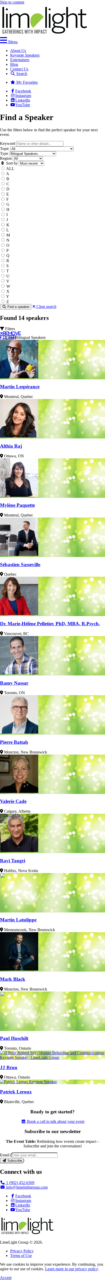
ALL (10, 168)
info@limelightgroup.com (26, 1187)
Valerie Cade (13, 801)
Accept (5, 1277)
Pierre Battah (14, 742)
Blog (14, 64)
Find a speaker (17, 307)
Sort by (11, 163)
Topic (4, 148)
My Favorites (26, 82)
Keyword (7, 143)
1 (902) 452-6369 (19, 1182)
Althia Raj (11, 446)
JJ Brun (8, 1067)
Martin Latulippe (18, 919)
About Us (18, 50)
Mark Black (12, 979)
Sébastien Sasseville (20, 564)
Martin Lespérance (20, 386)
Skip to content (12, 2)
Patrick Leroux (16, 1091)
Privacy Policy (22, 1251)
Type (4, 153)
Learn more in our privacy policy (71, 1269)
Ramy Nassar (14, 683)
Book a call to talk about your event (55, 1121)
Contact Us (19, 69)
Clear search (45, 306)
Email (4, 1155)
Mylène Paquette (17, 505)
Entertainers (19, 60)
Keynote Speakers (25, 55)
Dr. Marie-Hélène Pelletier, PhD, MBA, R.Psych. (50, 623)
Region (6, 158)
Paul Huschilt (14, 1038)
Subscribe (14, 1161)
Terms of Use (21, 1255)
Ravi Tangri (12, 860)
